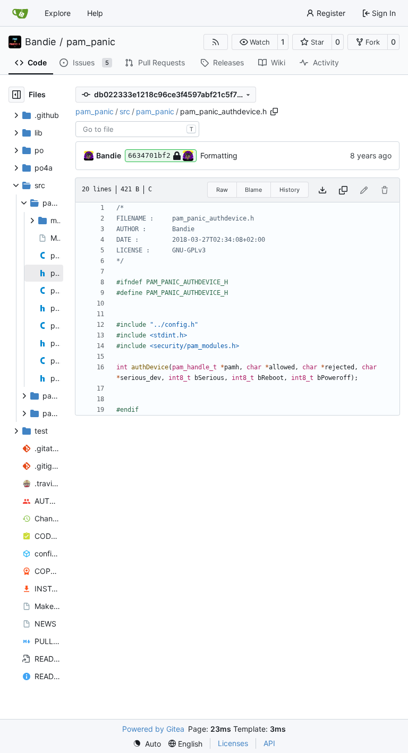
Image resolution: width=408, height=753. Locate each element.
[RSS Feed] (215, 42)
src (125, 111)
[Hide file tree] (16, 95)
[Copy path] (274, 111)
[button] (255, 42)
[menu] (147, 743)
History (289, 189)
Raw (222, 189)
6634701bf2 (149, 155)
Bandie (40, 42)
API (269, 743)
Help (95, 13)
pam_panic (90, 42)
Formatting (218, 155)
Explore (58, 13)
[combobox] (137, 129)
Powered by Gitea (153, 728)
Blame (253, 189)
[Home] (20, 13)
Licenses (233, 743)
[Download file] (322, 190)
